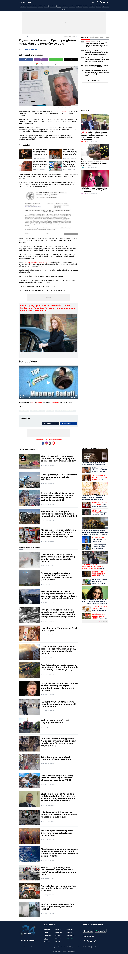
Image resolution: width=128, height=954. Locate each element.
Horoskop (105, 6)
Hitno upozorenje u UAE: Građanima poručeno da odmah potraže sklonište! (59, 477)
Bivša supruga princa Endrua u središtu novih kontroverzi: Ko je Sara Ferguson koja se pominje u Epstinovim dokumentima (47, 308)
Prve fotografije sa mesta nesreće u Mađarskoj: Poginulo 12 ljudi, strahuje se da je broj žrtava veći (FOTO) (59, 667)
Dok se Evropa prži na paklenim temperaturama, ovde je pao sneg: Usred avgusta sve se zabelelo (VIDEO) (58, 558)
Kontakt (33, 947)
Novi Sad (69, 938)
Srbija (98, 6)
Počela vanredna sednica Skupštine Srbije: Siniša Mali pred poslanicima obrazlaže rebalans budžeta (97, 59)
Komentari (104, 37)
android (39, 402)
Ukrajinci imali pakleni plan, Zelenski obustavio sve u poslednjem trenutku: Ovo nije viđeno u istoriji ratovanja (59, 687)
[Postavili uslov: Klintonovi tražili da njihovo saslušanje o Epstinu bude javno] (55, 154)
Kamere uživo (32, 6)
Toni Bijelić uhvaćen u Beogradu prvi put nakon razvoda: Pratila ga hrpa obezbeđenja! (95, 190)
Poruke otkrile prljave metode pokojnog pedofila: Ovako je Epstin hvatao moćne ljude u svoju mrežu (40, 152)
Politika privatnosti (73, 947)
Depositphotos (99, 947)
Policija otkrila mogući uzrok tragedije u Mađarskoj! (55, 721)
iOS (32, 402)
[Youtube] (53, 443)
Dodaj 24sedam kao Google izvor (50, 64)
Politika (40, 6)
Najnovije (23, 6)
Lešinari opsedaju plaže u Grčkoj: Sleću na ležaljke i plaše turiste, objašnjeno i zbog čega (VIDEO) (57, 777)
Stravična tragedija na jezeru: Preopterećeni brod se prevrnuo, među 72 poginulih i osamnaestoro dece (58, 871)
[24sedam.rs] (25, 2)
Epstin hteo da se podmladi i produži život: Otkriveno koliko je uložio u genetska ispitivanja (70, 164)
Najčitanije (94, 37)
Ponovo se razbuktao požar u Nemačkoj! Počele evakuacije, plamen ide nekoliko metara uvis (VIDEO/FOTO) (57, 576)
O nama (26, 947)
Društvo (72, 6)
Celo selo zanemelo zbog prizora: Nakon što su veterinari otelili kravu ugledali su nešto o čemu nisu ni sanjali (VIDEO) (59, 742)
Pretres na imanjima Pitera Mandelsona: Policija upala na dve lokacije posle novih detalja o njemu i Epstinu (40, 164)
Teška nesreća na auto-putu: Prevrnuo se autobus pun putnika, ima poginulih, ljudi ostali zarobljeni (59, 514)
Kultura (92, 6)
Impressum (42, 947)
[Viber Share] (41, 59)
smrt (42, 411)
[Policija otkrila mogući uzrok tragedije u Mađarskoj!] (29, 725)
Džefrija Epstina (61, 111)
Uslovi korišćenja (87, 947)
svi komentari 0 (50, 424)
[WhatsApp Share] (56, 59)
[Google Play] (100, 931)
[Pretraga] (93, 2)
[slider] (49, 395)
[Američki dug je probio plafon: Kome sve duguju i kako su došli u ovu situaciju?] (29, 891)
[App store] (88, 931)
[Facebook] (97, 2)
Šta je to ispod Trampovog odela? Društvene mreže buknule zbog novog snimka (57, 833)
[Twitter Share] (71, 59)
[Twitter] (107, 2)
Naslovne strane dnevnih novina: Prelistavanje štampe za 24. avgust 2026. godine (94, 163)
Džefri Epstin (24, 411)
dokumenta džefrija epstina (65, 411)
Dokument (49, 411)
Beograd (69, 929)
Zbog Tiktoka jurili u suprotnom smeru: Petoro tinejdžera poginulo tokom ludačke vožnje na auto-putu (59, 458)
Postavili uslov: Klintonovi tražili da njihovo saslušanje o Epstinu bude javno (70, 152)
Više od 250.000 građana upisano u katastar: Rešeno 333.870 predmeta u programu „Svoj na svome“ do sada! (97, 73)
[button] (49, 383)
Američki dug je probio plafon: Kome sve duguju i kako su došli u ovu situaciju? (59, 888)
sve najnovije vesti (95, 81)
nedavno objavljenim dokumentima (37, 262)
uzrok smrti (35, 411)
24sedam (55, 402)
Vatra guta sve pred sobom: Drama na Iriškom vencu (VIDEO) (96, 66)
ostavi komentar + (68, 424)
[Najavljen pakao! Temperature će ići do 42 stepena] (29, 633)
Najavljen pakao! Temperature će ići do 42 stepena (59, 629)
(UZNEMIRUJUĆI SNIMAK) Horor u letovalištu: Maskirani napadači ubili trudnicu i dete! (59, 704)
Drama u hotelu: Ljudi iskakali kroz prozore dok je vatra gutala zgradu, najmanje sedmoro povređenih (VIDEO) (58, 650)
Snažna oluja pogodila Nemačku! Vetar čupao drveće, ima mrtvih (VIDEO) (57, 906)
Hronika (65, 6)
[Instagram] (100, 2)
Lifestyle (79, 6)
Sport (46, 6)
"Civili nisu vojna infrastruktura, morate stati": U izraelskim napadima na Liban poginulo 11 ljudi (59, 814)
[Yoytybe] (104, 2)
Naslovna (21, 36)
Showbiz (53, 6)
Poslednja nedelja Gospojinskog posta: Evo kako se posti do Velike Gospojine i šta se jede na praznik (96, 52)
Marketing (52, 947)
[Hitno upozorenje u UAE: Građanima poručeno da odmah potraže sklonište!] (29, 480)
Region (64, 9)
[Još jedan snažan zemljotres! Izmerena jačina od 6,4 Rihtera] (29, 762)
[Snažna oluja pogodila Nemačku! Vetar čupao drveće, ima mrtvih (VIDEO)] (29, 909)
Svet (59, 6)
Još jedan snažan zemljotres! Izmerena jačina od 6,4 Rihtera (56, 758)
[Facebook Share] (26, 59)
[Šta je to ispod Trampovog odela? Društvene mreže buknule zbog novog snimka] (29, 836)
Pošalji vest (61, 947)
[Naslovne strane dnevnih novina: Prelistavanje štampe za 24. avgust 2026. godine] (95, 152)
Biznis (85, 6)
